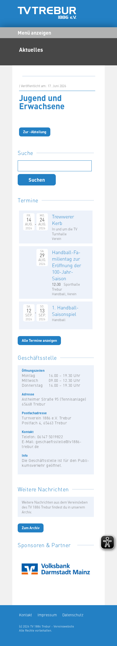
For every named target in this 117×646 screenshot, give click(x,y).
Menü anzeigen (34, 32)
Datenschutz (72, 614)
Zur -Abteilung (34, 131)
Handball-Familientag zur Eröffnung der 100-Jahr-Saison (66, 265)
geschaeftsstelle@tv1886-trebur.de (51, 444)
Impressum (47, 614)
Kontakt (25, 614)
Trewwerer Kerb (63, 219)
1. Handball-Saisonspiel (65, 310)
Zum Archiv (30, 527)
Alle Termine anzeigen (39, 340)
